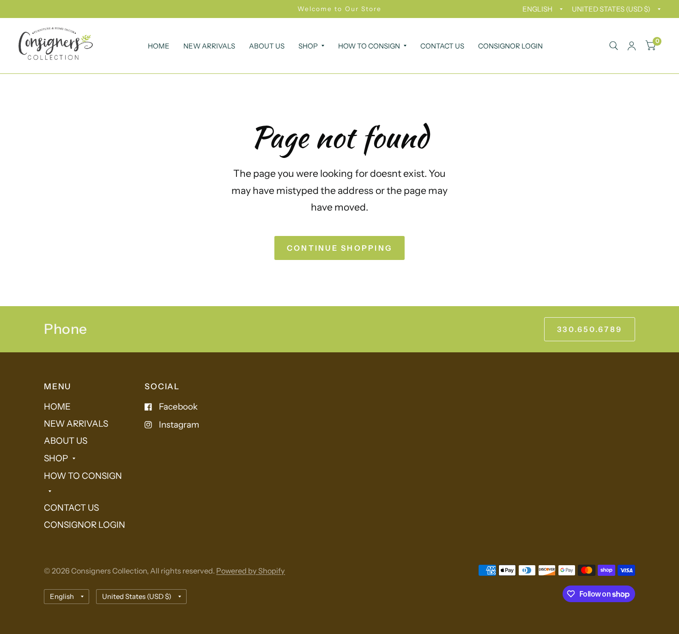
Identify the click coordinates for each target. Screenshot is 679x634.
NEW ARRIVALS (209, 46)
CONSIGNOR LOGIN (510, 46)
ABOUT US (267, 46)
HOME (159, 46)
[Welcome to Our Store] (339, 9)
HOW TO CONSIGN (369, 46)
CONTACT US (442, 46)
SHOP (308, 46)
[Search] (614, 45)
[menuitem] (158, 46)
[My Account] (632, 45)
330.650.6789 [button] (589, 329)
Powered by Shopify (250, 570)
